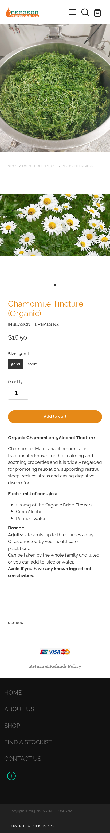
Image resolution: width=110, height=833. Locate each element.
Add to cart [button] (55, 417)
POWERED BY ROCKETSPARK (32, 825)
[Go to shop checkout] (98, 12)
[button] (85, 12)
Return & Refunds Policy (55, 666)
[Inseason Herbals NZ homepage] (33, 12)
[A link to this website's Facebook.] (11, 776)
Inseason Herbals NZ (78, 166)
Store (13, 166)
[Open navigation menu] (72, 12)
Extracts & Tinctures (39, 166)
